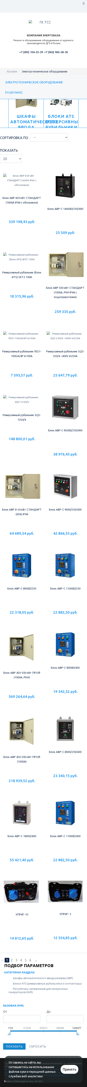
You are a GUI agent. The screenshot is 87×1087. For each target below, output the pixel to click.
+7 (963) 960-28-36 (56, 52)
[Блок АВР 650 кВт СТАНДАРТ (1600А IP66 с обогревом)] (21, 180)
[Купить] (13, 229)
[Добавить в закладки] (22, 229)
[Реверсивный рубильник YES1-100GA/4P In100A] (21, 338)
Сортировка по (14, 138)
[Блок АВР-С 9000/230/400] (65, 491)
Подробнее (14, 92)
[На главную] (4, 71)
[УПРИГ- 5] (65, 896)
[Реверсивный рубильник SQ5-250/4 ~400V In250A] (65, 338)
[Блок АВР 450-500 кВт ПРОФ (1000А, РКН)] (21, 652)
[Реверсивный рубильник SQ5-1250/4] (21, 404)
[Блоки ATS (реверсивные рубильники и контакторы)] (61, 113)
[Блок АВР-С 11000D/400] (65, 817)
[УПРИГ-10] (21, 896)
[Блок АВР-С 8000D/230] (21, 570)
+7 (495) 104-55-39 (31, 52)
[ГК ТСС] (43, 23)
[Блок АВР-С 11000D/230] (65, 570)
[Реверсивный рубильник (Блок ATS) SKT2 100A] (21, 259)
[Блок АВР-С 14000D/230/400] (65, 185)
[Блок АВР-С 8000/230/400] (65, 733)
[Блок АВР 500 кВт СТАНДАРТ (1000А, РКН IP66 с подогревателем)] (65, 264)
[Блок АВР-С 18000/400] (21, 817)
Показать (9, 150)
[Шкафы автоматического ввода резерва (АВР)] (26, 113)
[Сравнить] (30, 229)
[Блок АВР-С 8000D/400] (65, 649)
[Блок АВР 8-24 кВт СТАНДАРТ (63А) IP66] (21, 491)
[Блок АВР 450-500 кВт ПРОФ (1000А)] (21, 736)
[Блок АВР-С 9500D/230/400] (65, 412)
